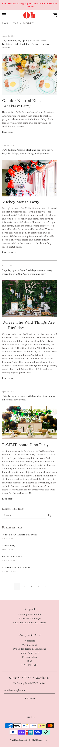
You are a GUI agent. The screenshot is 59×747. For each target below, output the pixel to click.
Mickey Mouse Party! (21, 201)
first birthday (26, 153)
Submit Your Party (29, 653)
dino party (7, 399)
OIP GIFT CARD (29, 665)
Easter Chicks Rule (12, 556)
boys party (23, 40)
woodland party (38, 273)
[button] (31, 717)
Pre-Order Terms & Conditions (29, 648)
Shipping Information (29, 614)
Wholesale (29, 640)
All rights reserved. (39, 740)
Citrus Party (8, 545)
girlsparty (36, 44)
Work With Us (29, 644)
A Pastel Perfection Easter (16, 567)
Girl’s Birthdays (22, 44)
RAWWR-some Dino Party (25, 444)
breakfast (35, 40)
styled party (20, 399)
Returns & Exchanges (29, 618)
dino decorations (46, 396)
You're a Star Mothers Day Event (19, 534)
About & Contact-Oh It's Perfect (29, 622)
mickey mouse (41, 153)
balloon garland (16, 149)
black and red (33, 149)
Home (5, 23)
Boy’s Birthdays (10, 153)
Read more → (9, 131)
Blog (15, 23)
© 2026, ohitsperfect (18, 740)
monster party (44, 270)
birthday (12, 40)
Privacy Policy (29, 656)
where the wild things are (15, 273)
